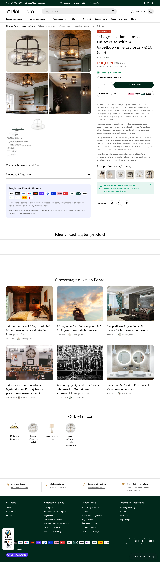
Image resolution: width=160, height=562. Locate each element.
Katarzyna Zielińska (28, 397)
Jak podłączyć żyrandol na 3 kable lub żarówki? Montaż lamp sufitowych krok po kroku (78, 389)
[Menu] (12, 529)
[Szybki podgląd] (103, 174)
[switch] (8, 546)
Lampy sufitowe (28, 26)
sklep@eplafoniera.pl (97, 487)
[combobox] (79, 11)
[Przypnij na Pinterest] (127, 203)
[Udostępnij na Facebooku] (112, 203)
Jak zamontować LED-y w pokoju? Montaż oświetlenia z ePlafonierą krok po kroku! (28, 330)
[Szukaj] (113, 11)
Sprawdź (123, 191)
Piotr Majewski (26, 339)
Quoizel (106, 57)
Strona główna (12, 26)
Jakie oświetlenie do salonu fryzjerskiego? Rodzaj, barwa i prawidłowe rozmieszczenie (25, 389)
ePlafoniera (17, 549)
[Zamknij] (150, 184)
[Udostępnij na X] (119, 203)
